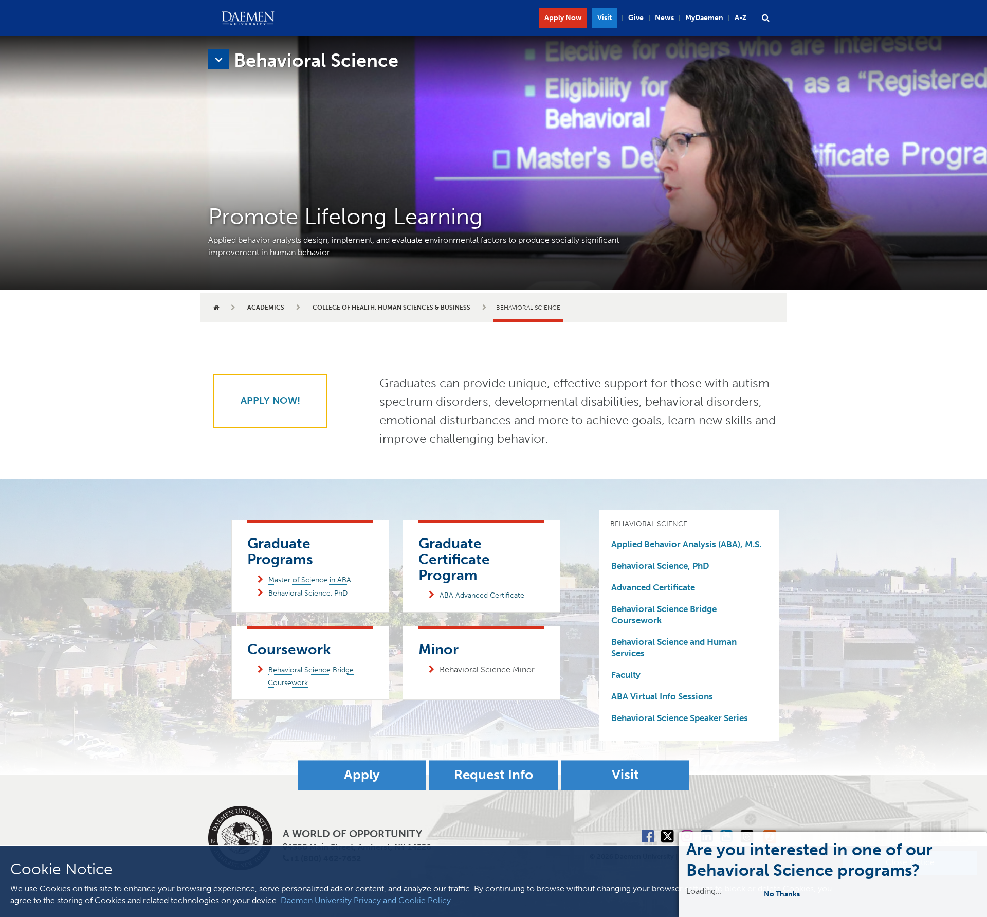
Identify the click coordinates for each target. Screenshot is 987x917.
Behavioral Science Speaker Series (679, 718)
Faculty (626, 675)
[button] (765, 18)
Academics (265, 307)
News (664, 17)
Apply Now (563, 17)
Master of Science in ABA (309, 580)
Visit (604, 17)
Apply (362, 775)
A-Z (741, 17)
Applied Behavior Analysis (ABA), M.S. (686, 544)
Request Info (493, 775)
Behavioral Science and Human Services (674, 647)
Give (636, 17)
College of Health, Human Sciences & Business (391, 307)
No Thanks (788, 893)
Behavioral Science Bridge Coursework (664, 614)
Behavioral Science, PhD (308, 593)
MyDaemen (704, 17)
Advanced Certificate (653, 587)
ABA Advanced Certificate (482, 595)
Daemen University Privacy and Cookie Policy (366, 900)
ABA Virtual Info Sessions (662, 696)
